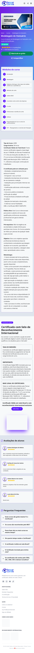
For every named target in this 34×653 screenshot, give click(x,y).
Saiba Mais (16, 409)
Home (2, 33)
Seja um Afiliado (6, 612)
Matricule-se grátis (18, 53)
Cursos (8, 33)
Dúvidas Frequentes (7, 592)
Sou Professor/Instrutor (8, 609)
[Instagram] (6, 581)
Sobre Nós (5, 589)
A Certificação (5, 594)
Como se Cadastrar (7, 604)
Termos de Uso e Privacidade (10, 597)
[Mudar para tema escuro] (24, 3)
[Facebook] (3, 581)
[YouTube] (10, 581)
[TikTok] (13, 581)
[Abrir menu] (31, 3)
